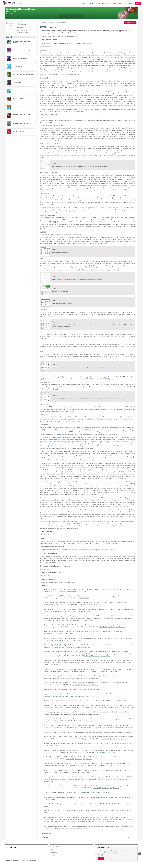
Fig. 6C (80, 421)
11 (52, 101)
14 (52, 122)
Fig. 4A (51, 316)
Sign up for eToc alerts (22, 30)
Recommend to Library (22, 32)
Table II (91, 263)
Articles (98, 3)
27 (115, 434)
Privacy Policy (102, 855)
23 (90, 266)
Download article (129, 22)
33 (92, 486)
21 (86, 263)
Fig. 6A (55, 389)
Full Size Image (20, 27)
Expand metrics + (46, 46)
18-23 (78, 241)
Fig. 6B (71, 411)
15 (85, 175)
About (85, 3)
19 (47, 266)
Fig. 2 (85, 270)
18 (105, 470)
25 (90, 430)
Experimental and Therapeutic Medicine (20, 9)
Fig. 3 (117, 270)
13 (133, 105)
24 (88, 430)
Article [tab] (44, 22)
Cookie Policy (111, 853)
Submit (138, 3)
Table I (105, 243)
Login (124, 3)
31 (89, 470)
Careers (52, 849)
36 (53, 502)
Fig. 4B (47, 339)
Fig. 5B (110, 379)
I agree (101, 858)
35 (90, 492)
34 (79, 488)
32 (133, 484)
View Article (72, 591)
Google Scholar (82, 591)
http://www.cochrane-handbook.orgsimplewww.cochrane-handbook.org (65, 696)
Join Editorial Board (11, 11)
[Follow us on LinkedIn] (11, 847)
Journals (91, 3)
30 (78, 468)
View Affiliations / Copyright (49, 39)
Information (105, 3)
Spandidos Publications (56, 847)
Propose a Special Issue (12, 14)
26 (59, 434)
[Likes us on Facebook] (15, 847)
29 (48, 446)
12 (131, 105)
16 (54, 181)
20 (49, 266)
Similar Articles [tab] (61, 22)
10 (50, 101)
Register (131, 3)
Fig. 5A (42, 359)
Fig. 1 (42, 157)
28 (72, 442)
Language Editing (116, 3)
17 (55, 222)
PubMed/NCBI (64, 591)
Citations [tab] (51, 22)
